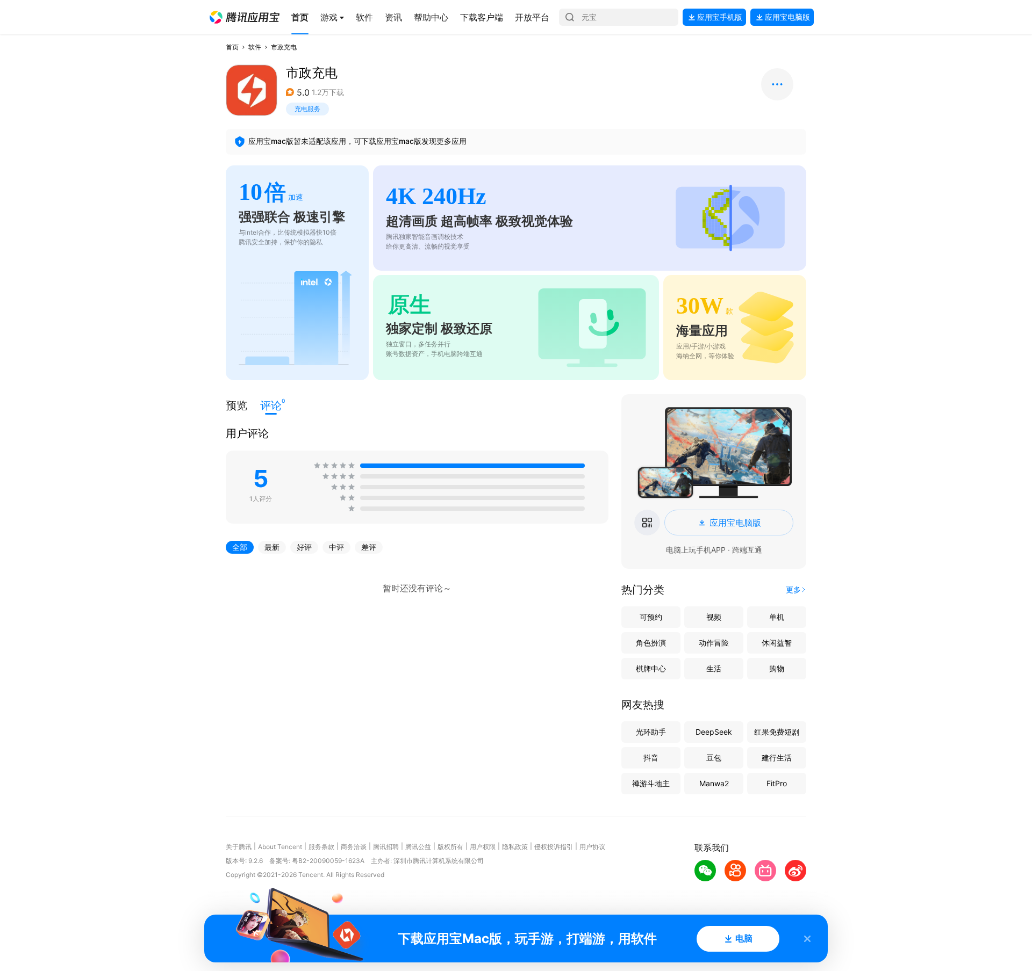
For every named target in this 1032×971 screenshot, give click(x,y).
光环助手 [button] (651, 731)
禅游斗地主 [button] (651, 783)
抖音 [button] (650, 757)
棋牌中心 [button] (651, 668)
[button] (245, 17)
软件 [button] (254, 47)
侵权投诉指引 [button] (553, 847)
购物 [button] (776, 668)
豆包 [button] (713, 757)
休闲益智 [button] (777, 642)
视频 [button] (713, 616)
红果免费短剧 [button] (776, 731)
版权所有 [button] (450, 847)
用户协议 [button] (592, 847)
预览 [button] (236, 405)
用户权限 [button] (483, 847)
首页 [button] (232, 47)
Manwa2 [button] (714, 783)
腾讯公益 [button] (418, 847)
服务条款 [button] (321, 847)
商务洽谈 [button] (354, 847)
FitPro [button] (776, 783)
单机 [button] (776, 616)
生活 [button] (713, 668)
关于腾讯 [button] (239, 847)
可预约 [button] (651, 616)
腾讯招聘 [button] (386, 847)
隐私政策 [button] (515, 847)
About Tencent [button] (280, 847)
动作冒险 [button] (714, 642)
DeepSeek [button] (714, 731)
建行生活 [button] (777, 757)
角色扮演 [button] (651, 642)
